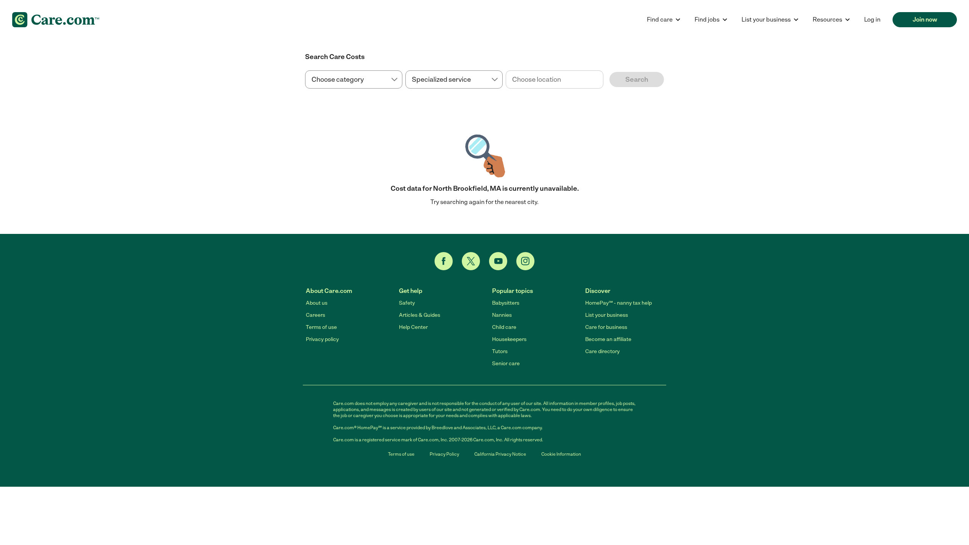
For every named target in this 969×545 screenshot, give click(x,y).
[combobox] (554, 79)
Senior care (506, 363)
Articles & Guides (419, 315)
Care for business (606, 327)
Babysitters (505, 303)
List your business (606, 315)
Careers (315, 315)
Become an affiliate (608, 339)
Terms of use (321, 327)
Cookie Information (561, 454)
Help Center (413, 327)
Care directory (602, 351)
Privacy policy (322, 339)
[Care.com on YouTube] (498, 261)
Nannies (502, 315)
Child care (504, 327)
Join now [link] (925, 19)
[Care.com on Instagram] (525, 261)
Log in (872, 19)
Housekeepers (509, 339)
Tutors (500, 351)
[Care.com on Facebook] (444, 261)
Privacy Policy (444, 454)
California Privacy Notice (500, 454)
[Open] (603, 80)
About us (316, 303)
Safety (407, 303)
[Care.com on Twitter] (471, 261)
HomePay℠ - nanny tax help (618, 303)
